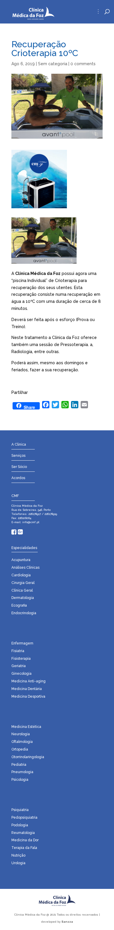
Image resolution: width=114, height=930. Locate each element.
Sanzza (67, 921)
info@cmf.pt (30, 522)
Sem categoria (52, 63)
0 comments (83, 63)
